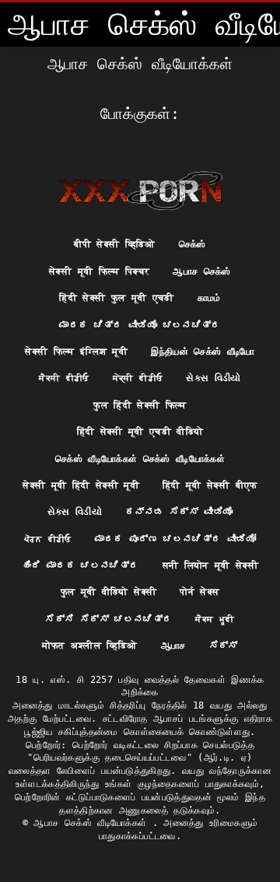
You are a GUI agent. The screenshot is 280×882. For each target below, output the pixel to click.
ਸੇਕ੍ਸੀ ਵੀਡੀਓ (138, 378)
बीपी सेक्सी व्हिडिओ (115, 244)
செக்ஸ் (192, 244)
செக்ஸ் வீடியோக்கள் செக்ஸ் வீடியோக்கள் (140, 458)
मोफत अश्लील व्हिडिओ (89, 645)
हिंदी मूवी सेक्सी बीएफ (210, 485)
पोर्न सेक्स (199, 591)
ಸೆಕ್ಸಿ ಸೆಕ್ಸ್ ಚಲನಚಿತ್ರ (108, 619)
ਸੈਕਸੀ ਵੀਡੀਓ (64, 378)
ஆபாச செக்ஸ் (201, 271)
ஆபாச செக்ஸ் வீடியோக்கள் (92, 822)
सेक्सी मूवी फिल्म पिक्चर (99, 271)
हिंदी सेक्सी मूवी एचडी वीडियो (140, 431)
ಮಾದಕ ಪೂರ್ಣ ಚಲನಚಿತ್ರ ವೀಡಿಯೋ (175, 539)
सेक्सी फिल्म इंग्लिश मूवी (76, 351)
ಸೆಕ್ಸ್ (223, 645)
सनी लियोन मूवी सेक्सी (211, 565)
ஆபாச (173, 645)
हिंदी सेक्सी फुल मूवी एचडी (116, 297)
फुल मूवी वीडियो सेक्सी (109, 591)
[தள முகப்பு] (140, 191)
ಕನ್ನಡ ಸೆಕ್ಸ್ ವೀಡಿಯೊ (179, 511)
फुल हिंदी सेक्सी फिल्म (140, 405)
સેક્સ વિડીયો (213, 378)
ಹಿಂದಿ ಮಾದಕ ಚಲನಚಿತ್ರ (80, 565)
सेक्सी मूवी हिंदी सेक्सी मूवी (81, 485)
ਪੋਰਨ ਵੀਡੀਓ (47, 539)
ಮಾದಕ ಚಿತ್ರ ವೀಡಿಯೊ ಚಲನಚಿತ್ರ (139, 325)
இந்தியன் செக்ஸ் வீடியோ (203, 351)
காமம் (209, 297)
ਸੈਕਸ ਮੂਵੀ (214, 619)
